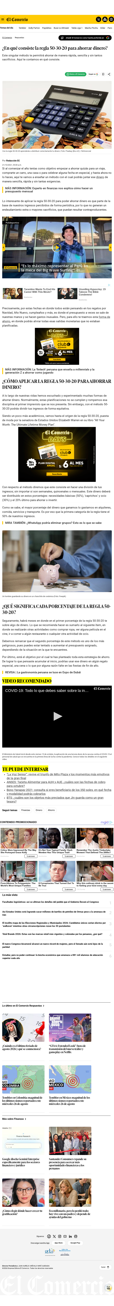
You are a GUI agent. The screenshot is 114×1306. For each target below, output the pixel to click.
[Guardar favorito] (103, 74)
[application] (57, 716)
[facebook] (49, 1236)
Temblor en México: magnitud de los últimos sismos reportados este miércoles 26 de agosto (69, 1101)
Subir (103, 1267)
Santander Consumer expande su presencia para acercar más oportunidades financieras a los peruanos (67, 1163)
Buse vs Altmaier (61, 28)
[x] (54, 1236)
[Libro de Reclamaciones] (65, 1252)
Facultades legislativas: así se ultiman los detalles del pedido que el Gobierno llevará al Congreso (50, 902)
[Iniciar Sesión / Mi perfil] (111, 19)
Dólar (102, 28)
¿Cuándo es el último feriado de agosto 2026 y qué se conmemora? (21, 1047)
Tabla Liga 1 (77, 28)
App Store (58, 1243)
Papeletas (46, 28)
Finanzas (25, 810)
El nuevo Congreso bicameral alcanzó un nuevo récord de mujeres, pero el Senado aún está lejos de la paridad (52, 945)
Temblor (22, 28)
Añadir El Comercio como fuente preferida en (85, 38)
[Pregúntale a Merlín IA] (108, 1288)
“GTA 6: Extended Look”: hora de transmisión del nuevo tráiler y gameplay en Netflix (67, 1049)
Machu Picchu (91, 28)
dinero (100, 177)
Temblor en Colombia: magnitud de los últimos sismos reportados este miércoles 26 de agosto (22, 1101)
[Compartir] (109, 74)
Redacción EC (13, 160)
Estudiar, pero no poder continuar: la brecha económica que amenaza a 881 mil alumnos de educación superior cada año (52, 957)
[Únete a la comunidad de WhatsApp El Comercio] (75, 74)
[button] (57, 716)
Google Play (75, 1243)
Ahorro (51, 810)
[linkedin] (70, 1236)
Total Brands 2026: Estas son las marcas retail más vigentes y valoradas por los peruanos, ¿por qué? (52, 934)
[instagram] (59, 1236)
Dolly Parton (34, 28)
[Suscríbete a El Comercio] (104, 19)
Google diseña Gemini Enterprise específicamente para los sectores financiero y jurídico (21, 1162)
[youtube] (65, 1236)
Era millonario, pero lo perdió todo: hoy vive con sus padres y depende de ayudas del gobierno (69, 1214)
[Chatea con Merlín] (98, 19)
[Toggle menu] (2, 19)
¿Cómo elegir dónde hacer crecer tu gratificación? (22, 1212)
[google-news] (75, 1236)
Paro (110, 28)
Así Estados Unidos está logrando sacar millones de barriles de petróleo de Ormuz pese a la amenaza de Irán (54, 913)
